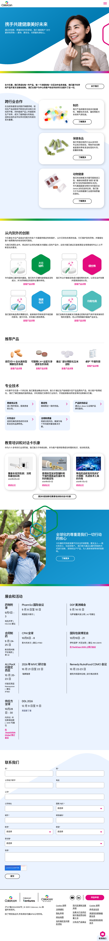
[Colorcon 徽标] (6, 3)
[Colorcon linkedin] (78, 897)
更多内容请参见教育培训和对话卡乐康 (54, 496)
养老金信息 (94, 910)
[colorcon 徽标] (11, 899)
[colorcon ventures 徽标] (29, 899)
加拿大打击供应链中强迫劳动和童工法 (79, 915)
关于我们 (95, 86)
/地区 (60, 804)
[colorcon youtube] (72, 897)
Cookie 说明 (61, 906)
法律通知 (60, 910)
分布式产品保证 (79, 922)
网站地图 (60, 918)
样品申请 (95, 897)
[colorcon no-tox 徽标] (47, 898)
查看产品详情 (29, 284)
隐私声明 (60, 914)
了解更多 (82, 122)
